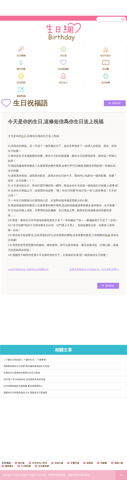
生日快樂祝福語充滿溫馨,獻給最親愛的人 (23, 386)
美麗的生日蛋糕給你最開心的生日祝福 (21, 372)
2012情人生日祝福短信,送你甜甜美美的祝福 (24, 379)
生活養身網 (43, 466)
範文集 (21, 463)
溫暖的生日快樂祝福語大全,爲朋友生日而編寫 (25, 392)
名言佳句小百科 (39, 463)
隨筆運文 (9, 466)
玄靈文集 (75, 463)
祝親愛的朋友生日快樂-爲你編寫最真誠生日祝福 (26, 366)
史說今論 (59, 463)
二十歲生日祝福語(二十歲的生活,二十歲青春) (24, 359)
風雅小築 (118, 463)
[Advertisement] (63, 7)
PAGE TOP (121, 475)
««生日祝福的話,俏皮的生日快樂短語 (28, 269)
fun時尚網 (26, 466)
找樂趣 (104, 463)
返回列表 (116, 103)
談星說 (90, 463)
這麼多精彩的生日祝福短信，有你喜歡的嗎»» (94, 269)
